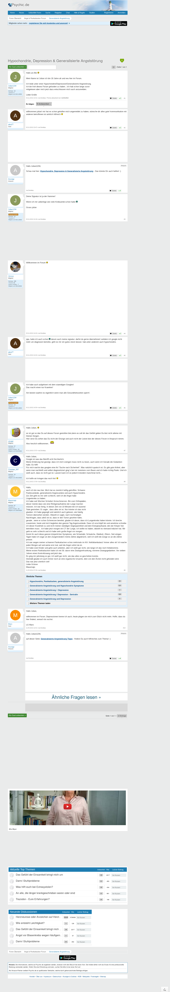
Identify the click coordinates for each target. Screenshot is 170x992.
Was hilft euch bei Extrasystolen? (34, 886)
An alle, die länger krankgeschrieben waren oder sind (45, 893)
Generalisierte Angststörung (59, 951)
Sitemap (103, 976)
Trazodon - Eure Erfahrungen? (33, 899)
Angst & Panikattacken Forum (35, 951)
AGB (79, 976)
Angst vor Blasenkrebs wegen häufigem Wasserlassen (46, 935)
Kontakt (32, 976)
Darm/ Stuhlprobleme (28, 880)
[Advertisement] (76, 676)
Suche (47, 13)
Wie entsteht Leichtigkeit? (30, 923)
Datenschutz (57, 976)
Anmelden (121, 13)
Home (12, 13)
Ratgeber (58, 13)
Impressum (47, 976)
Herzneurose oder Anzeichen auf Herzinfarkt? (41, 916)
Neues (21, 13)
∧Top (164, 989)
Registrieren (108, 13)
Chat (68, 13)
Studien (92, 13)
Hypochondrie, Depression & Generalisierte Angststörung (55, 60)
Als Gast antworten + (17, 67)
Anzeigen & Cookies (69, 976)
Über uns (39, 976)
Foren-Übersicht (15, 951)
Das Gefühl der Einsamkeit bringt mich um (39, 874)
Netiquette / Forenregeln (91, 976)
